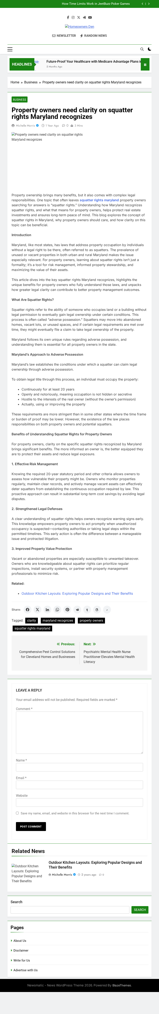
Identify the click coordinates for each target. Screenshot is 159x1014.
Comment (24, 709)
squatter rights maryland (32, 628)
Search (16, 902)
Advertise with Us (25, 970)
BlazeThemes (121, 985)
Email (21, 778)
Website (22, 796)
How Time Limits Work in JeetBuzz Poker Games (96, 4)
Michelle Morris (25, 125)
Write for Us (21, 960)
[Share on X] (37, 610)
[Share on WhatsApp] (57, 610)
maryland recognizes (58, 620)
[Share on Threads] (97, 610)
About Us (19, 941)
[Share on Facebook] (27, 610)
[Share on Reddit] (77, 610)
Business (19, 100)
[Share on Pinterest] (67, 610)
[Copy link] (107, 610)
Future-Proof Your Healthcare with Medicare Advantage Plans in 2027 (92, 61)
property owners (91, 620)
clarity (31, 620)
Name (21, 760)
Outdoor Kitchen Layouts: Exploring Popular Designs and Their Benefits (77, 593)
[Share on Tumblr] (87, 610)
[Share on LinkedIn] (47, 610)
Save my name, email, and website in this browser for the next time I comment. (75, 813)
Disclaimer (20, 950)
